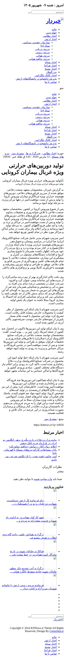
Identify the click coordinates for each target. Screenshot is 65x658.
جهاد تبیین (51, 32)
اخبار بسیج (51, 68)
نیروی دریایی (42, 49)
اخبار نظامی (50, 35)
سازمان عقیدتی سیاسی (36, 42)
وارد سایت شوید (43, 479)
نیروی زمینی (42, 52)
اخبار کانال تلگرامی (46, 75)
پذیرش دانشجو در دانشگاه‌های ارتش (36, 78)
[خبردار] (55, 21)
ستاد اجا (45, 45)
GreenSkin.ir (57, 631)
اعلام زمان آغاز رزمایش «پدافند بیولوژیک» (33, 446)
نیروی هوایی (43, 55)
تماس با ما (51, 81)
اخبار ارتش (50, 39)
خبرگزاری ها (33, 153)
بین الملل (51, 72)
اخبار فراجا (50, 65)
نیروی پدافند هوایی (39, 58)
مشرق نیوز (17, 153)
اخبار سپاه (51, 62)
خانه (54, 29)
